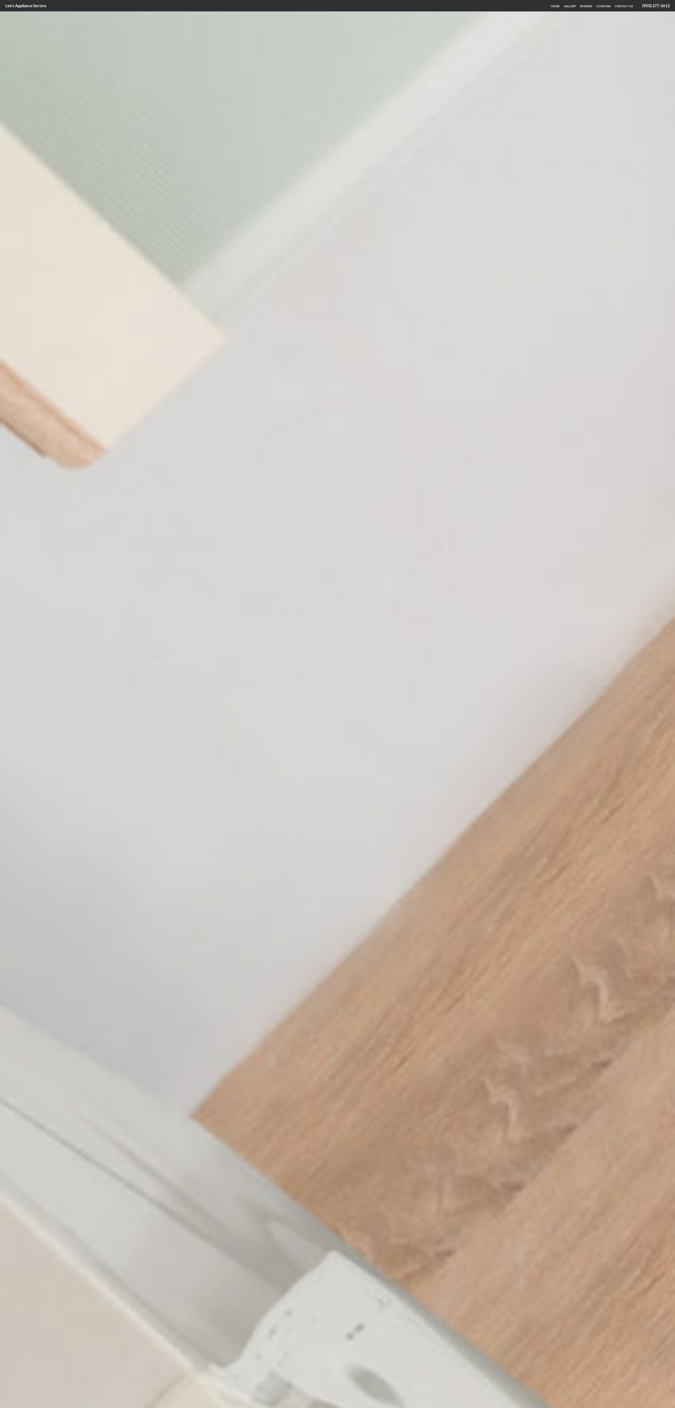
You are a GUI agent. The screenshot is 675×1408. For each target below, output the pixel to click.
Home (555, 6)
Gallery (570, 6)
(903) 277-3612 (656, 5)
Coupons (603, 6)
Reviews (586, 6)
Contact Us (624, 6)
